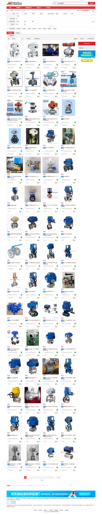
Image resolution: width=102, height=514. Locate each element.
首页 (10, 7)
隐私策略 (56, 510)
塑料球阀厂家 (41, 498)
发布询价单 (87, 43)
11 (44, 480)
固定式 (13, 205)
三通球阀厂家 (74, 498)
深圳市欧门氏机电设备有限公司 (48, 323)
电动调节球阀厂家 (11, 499)
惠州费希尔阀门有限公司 (12, 266)
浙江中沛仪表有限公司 (11, 179)
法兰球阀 (39, 28)
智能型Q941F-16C (69, 406)
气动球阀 (29, 28)
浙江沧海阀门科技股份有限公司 (13, 93)
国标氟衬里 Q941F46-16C (30, 148)
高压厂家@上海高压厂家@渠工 (32, 436)
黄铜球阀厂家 (35, 498)
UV (41, 485)
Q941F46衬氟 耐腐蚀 (70, 262)
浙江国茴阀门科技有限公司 (48, 93)
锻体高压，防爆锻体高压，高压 (14, 119)
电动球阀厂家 (24, 498)
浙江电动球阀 (13, 501)
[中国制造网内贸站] (14, 3)
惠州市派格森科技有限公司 (30, 352)
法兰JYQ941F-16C (33, 176)
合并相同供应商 (91, 38)
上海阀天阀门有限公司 (11, 410)
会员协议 (61, 510)
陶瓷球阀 (49, 28)
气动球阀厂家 (29, 498)
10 (52, 477)
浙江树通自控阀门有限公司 (66, 93)
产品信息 (10, 33)
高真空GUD (32, 61)
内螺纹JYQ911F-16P (51, 176)
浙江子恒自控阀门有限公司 (48, 151)
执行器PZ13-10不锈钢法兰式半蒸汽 (14, 464)
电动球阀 (24, 28)
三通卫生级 (68, 234)
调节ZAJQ (31, 291)
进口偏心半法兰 (15, 262)
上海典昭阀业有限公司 (65, 295)
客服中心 (46, 510)
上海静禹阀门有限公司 (29, 179)
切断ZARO (14, 435)
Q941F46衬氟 (14, 320)
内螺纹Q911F (32, 377)
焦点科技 (53, 511)
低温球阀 (44, 28)
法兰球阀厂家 (17, 499)
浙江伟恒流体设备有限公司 (30, 122)
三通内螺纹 (14, 377)
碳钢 (66, 176)
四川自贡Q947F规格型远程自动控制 (50, 378)
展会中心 (39, 7)
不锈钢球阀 (18, 28)
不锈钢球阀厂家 (47, 498)
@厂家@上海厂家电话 (50, 436)
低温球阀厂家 (68, 498)
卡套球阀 (54, 28)
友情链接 (66, 510)
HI (23, 485)
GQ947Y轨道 (32, 90)
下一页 (58, 477)
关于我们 (35, 510)
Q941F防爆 (50, 147)
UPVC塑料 (33, 320)
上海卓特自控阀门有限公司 (30, 237)
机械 (8, 61)
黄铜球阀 (34, 28)
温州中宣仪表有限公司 (65, 122)
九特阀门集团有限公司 (47, 64)
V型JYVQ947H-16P (33, 205)
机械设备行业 (29, 7)
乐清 (66, 119)
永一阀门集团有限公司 (65, 64)
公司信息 (17, 33)
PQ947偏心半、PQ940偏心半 (13, 349)
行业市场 (48, 7)
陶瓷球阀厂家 (87, 498)
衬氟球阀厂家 (18, 498)
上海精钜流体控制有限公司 (66, 208)
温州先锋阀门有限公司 (11, 64)
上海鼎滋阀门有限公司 (47, 208)
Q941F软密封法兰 (15, 90)
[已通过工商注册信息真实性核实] (21, 64)
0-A (12, 485)
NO (31, 485)
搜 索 (91, 3)
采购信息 (18, 7)
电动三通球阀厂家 (80, 498)
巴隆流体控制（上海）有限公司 (13, 237)
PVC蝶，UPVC (16, 147)
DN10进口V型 (14, 291)
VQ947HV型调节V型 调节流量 (50, 234)
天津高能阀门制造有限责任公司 (31, 410)
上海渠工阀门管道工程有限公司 (48, 266)
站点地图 (51, 510)
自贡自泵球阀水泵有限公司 (48, 381)
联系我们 (40, 510)
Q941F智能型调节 (69, 147)
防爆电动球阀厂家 (62, 498)
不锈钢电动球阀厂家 (54, 498)
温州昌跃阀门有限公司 (29, 151)
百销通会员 (11, 35)
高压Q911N (50, 291)
